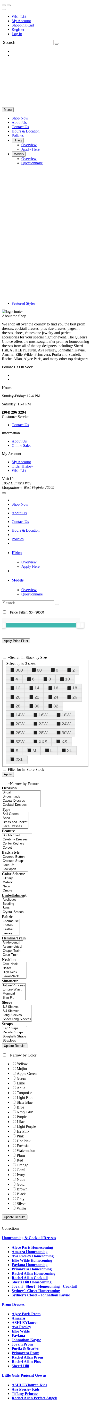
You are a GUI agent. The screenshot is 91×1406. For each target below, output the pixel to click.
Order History (22, 466)
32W (20, 741)
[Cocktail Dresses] (21, 805)
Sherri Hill (20, 1366)
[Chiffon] (10, 925)
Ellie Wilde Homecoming (32, 1260)
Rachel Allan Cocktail (30, 1278)
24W (66, 723)
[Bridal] (21, 793)
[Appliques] (13, 900)
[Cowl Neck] (14, 964)
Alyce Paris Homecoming (32, 1247)
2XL (19, 759)
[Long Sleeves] (17, 1015)
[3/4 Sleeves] (17, 1011)
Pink (20, 1136)
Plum (21, 1155)
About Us (19, 441)
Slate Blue (25, 1102)
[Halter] (14, 968)
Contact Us (20, 425)
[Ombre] (8, 891)
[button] (20, 118)
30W (66, 732)
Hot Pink (24, 1141)
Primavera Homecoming (32, 1269)
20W (20, 723)
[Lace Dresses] (15, 826)
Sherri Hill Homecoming (31, 1282)
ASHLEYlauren (25, 1322)
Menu (8, 110)
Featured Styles (23, 303)
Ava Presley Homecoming (33, 1256)
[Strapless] (14, 1041)
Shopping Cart (23, 25)
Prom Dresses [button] (13, 1304)
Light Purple (26, 1126)
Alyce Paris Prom (26, 1314)
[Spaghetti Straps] (14, 1037)
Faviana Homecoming (30, 1265)
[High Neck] (14, 972)
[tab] (50, 553)
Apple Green (27, 1073)
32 (55, 706)
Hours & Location (26, 530)
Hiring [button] (17, 553)
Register (18, 29)
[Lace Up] (15, 865)
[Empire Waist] (13, 990)
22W (43, 723)
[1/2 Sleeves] (17, 1007)
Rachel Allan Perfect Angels (34, 1398)
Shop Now (20, 504)
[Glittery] (8, 878)
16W (43, 715)
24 (55, 697)
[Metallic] (8, 882)
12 (18, 688)
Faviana (18, 1335)
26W (20, 732)
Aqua (21, 1088)
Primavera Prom (25, 1353)
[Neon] (8, 887)
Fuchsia (23, 1146)
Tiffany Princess (25, 1394)
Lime (21, 1083)
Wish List (19, 16)
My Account (21, 21)
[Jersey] (10, 933)
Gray (21, 1199)
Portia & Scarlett (26, 1349)
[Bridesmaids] (21, 797)
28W (43, 732)
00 (39, 670)
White (21, 1208)
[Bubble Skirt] (17, 835)
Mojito (22, 1069)
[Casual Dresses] (21, 801)
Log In (17, 34)
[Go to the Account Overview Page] (4, 9)
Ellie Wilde (21, 1331)
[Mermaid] (13, 994)
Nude (21, 1179)
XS (64, 741)
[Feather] (10, 929)
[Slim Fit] (13, 998)
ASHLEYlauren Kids (29, 1385)
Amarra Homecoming (30, 1252)
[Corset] (17, 848)
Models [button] (18, 580)
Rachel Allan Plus (26, 1362)
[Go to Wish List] (9, 5)
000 (19, 670)
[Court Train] (12, 955)
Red (20, 1160)
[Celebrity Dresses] (17, 840)
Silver (21, 1203)
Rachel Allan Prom (27, 1357)
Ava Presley (21, 1327)
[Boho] (15, 818)
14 (36, 688)
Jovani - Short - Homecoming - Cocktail (44, 1286)
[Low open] (15, 869)
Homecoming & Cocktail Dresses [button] (29, 1238)
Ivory (21, 1175)
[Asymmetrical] (12, 947)
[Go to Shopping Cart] (4, 5)
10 (67, 679)
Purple (22, 1117)
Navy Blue (25, 1112)
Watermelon (26, 1151)
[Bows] (13, 908)
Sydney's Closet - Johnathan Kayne (41, 1295)
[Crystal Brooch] (13, 912)
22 (36, 697)
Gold (21, 1184)
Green (21, 1078)
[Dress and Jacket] (15, 822)
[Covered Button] (15, 857)
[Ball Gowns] (15, 814)
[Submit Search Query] (57, 604)
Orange (22, 1165)
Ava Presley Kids (26, 1389)
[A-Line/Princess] (13, 986)
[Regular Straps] (14, 1032)
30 (36, 706)
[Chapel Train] (12, 951)
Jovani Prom (22, 1344)
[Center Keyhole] (17, 844)
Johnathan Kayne (26, 1340)
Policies (18, 539)
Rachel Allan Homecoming (33, 1273)
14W (20, 715)
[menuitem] (50, 16)
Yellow (22, 1064)
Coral (21, 1170)
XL (69, 750)
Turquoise (24, 1093)
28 (18, 706)
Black (21, 1194)
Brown (22, 1189)
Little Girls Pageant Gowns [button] (24, 1375)
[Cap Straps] (14, 1028)
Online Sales (21, 445)
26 (74, 697)
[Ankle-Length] (12, 943)
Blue (20, 1107)
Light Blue (25, 1098)
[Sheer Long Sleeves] (17, 1019)
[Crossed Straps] (15, 861)
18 (74, 688)
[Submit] (56, 44)
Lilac (21, 1122)
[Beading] (13, 904)
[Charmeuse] (10, 921)
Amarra (18, 1318)
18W (66, 715)
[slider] (80, 625)
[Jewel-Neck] (14, 976)
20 (18, 697)
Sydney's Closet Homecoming (36, 1291)
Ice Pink (23, 1131)
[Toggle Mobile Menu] (4, 493)
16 (55, 688)
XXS (43, 741)
